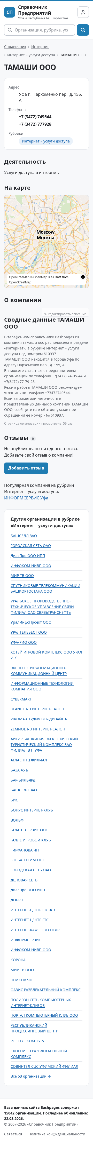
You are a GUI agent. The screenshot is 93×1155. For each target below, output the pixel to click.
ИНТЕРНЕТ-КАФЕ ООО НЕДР (35, 929)
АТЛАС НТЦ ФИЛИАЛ (29, 760)
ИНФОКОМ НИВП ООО (31, 565)
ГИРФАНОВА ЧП (25, 850)
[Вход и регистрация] (83, 12)
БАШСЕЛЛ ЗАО (24, 535)
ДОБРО (17, 899)
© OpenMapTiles (42, 277)
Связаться (13, 1134)
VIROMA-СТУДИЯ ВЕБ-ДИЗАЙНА (39, 718)
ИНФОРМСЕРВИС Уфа (26, 498)
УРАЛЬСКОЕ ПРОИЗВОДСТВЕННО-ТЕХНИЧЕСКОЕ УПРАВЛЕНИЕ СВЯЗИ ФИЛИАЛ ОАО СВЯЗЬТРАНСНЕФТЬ (42, 607)
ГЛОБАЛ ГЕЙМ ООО (28, 859)
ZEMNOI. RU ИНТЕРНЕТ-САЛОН (38, 729)
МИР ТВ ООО (22, 575)
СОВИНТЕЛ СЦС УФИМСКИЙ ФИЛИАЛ (44, 1066)
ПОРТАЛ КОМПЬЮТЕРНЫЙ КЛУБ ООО (44, 1015)
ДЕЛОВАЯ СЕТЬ (24, 880)
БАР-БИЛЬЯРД (23, 780)
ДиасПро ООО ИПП (28, 555)
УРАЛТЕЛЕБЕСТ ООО (29, 632)
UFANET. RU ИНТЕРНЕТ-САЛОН (37, 708)
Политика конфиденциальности (56, 1134)
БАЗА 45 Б (19, 770)
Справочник (15, 46)
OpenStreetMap (20, 282)
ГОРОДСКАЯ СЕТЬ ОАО (31, 545)
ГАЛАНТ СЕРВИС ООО (30, 829)
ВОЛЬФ (17, 820)
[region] (46, 241)
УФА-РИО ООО (24, 642)
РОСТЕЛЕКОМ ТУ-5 (27, 1040)
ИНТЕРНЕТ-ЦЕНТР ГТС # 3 (33, 909)
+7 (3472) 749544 (35, 117)
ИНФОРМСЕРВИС (26, 939)
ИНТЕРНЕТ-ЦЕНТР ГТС (30, 919)
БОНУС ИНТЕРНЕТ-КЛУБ (32, 810)
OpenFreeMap (19, 277)
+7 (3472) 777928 (35, 124)
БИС (14, 800)
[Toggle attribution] (83, 277)
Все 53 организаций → (31, 1076)
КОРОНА (18, 959)
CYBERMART (21, 699)
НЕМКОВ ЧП (21, 979)
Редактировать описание (65, 314)
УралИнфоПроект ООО (31, 622)
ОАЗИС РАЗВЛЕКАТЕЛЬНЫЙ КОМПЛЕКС (46, 989)
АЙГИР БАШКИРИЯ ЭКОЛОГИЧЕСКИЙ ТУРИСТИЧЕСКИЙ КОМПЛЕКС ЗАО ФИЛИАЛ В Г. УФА (44, 744)
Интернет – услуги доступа (31, 54)
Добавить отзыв (26, 468)
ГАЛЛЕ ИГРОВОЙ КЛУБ (31, 840)
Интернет (40, 46)
